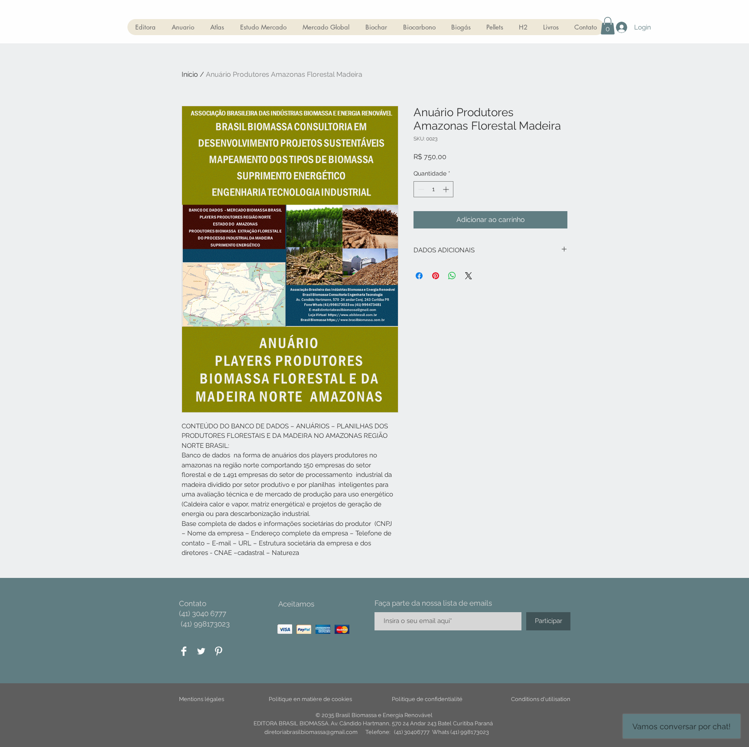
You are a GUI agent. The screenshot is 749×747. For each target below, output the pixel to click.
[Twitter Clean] (201, 651)
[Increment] (446, 189)
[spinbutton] (433, 189)
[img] (284, 629)
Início (190, 74)
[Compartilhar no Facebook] (419, 276)
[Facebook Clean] (184, 651)
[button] (607, 26)
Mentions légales (201, 699)
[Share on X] (468, 276)
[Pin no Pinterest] (435, 276)
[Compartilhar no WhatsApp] (452, 276)
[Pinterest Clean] (218, 651)
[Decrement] (420, 189)
